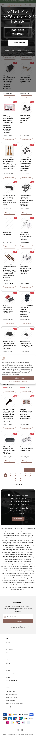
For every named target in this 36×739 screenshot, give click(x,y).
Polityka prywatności (14, 381)
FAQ (7, 652)
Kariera (8, 667)
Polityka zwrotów (11, 673)
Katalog (8, 642)
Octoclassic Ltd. (12, 734)
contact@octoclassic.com (13, 706)
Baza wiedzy (9, 649)
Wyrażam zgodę (18, 378)
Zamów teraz (18, 43)
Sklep (8, 638)
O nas (7, 645)
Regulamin (25, 381)
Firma (8, 688)
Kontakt (8, 663)
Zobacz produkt (9, 57)
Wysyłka (8, 670)
